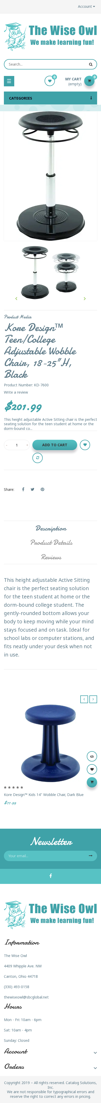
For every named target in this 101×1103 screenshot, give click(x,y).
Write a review (16, 392)
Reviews (51, 557)
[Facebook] (50, 876)
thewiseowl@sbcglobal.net (26, 997)
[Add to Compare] (37, 458)
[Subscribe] (90, 856)
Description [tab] (50, 528)
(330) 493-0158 (16, 986)
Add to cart (54, 444)
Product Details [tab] (51, 542)
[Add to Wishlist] (85, 445)
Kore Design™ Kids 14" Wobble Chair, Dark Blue (44, 795)
